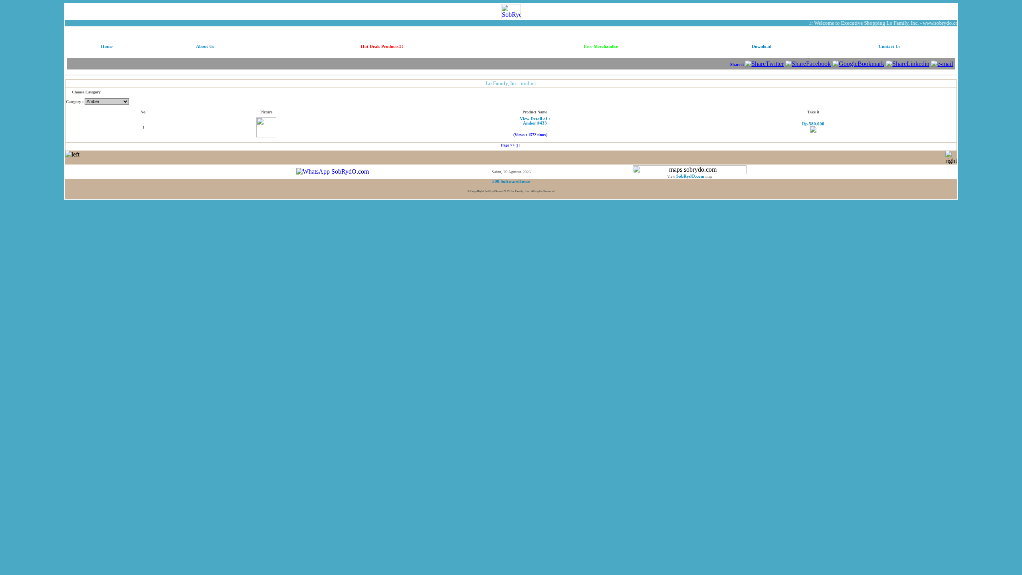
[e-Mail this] (942, 63)
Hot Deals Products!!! (382, 46)
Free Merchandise (601, 46)
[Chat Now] (332, 171)
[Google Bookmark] (858, 63)
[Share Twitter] (764, 63)
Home (107, 46)
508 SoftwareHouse (511, 181)
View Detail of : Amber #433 (535, 121)
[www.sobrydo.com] (511, 9)
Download (761, 46)
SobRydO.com (690, 176)
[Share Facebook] (808, 63)
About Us (205, 46)
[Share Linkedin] (907, 63)
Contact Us (889, 46)
